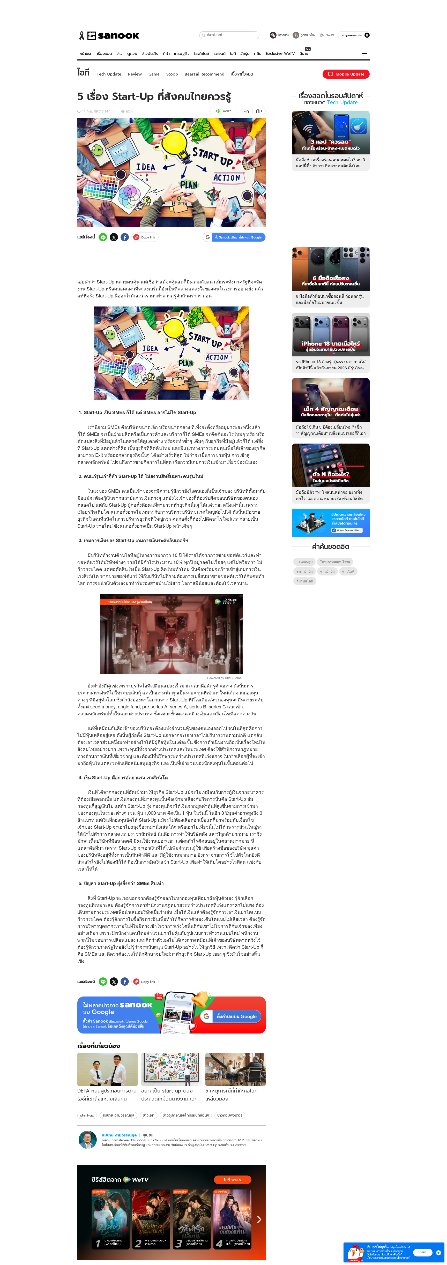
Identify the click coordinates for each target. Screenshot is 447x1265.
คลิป (258, 53)
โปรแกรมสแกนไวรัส (335, 561)
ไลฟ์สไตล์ (201, 53)
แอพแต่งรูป (304, 561)
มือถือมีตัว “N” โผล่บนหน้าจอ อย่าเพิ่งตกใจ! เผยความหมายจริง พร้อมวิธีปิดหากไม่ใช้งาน (329, 498)
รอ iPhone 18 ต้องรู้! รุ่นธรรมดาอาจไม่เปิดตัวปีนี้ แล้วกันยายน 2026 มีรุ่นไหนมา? (331, 367)
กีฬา (166, 53)
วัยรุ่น (244, 53)
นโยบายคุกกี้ (403, 1257)
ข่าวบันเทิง (149, 53)
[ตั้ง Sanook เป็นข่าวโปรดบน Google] (171, 1012)
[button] (203, 35)
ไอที (233, 53)
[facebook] (125, 237)
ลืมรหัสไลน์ (304, 581)
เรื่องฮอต (104, 53)
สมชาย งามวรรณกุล (118, 1115)
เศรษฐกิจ (182, 53)
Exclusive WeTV (280, 53)
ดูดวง (132, 53)
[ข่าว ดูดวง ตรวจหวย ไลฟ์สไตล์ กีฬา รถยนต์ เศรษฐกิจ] (108, 35)
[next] (259, 1219)
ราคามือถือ (304, 571)
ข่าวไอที (148, 1115)
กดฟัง (227, 111)
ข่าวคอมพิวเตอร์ (229, 1115)
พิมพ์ (129, 111)
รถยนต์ (220, 53)
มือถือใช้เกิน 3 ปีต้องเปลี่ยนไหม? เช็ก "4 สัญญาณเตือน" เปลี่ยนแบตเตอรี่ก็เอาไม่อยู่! (331, 433)
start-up (87, 1115)
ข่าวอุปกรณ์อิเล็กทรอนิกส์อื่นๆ (186, 1115)
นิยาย (304, 53)
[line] (103, 237)
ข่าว (119, 53)
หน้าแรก (86, 53)
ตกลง (423, 1252)
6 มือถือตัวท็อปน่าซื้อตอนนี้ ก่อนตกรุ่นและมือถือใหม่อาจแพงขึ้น (330, 299)
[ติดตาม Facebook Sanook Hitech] (331, 522)
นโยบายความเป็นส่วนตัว (379, 1257)
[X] (114, 237)
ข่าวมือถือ (327, 571)
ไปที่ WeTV (232, 1179)
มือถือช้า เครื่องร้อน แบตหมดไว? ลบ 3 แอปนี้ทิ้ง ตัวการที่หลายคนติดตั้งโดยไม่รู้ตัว (330, 165)
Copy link (148, 237)
